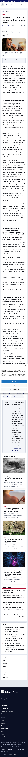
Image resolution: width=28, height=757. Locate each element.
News (3, 14)
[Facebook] (13, 31)
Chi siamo (4, 706)
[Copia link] (7, 35)
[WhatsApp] (20, 31)
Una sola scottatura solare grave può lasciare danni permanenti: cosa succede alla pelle (14, 509)
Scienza (4, 663)
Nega (14, 385)
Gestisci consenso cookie (8, 714)
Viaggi (4, 672)
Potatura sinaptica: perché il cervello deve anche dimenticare (13, 541)
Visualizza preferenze (14, 389)
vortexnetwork (13, 754)
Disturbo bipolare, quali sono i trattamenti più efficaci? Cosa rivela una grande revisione (14, 645)
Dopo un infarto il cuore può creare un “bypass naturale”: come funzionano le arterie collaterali (13, 573)
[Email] (3, 35)
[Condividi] (10, 31)
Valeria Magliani (6, 26)
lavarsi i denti (6, 396)
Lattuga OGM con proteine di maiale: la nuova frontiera (15, 650)
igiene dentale (20, 393)
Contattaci (4, 708)
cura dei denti (11, 393)
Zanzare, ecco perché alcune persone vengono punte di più (15, 635)
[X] (17, 31)
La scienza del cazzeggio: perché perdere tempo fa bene (13, 639)
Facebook (4, 699)
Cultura (4, 675)
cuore (4, 393)
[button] (26, 366)
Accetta (14, 381)
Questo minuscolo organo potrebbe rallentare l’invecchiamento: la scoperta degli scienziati (14, 629)
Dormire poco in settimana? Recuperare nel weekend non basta (13, 478)
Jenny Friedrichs (21, 54)
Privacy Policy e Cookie (7, 711)
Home (3, 11)
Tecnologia (5, 669)
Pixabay (5, 55)
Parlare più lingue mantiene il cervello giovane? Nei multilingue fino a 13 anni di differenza (13, 617)
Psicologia (5, 677)
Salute (4, 666)
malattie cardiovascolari (17, 396)
